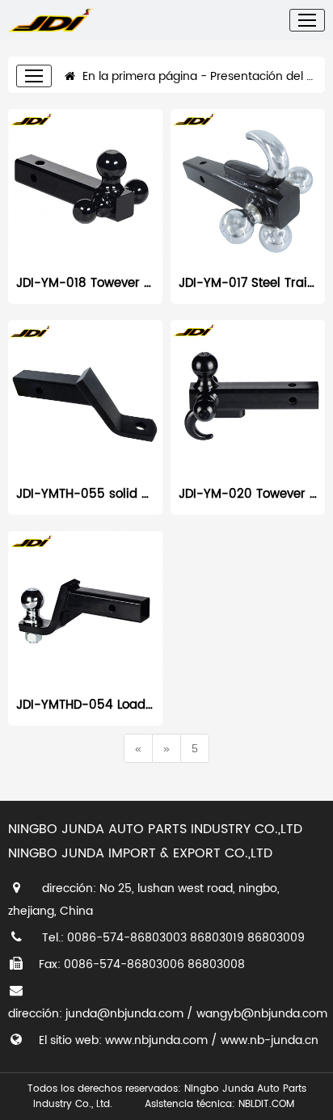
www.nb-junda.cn (269, 1040)
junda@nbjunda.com (124, 1013)
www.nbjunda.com (156, 1040)
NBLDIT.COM (269, 1104)
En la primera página (138, 76)
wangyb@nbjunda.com (261, 1013)
